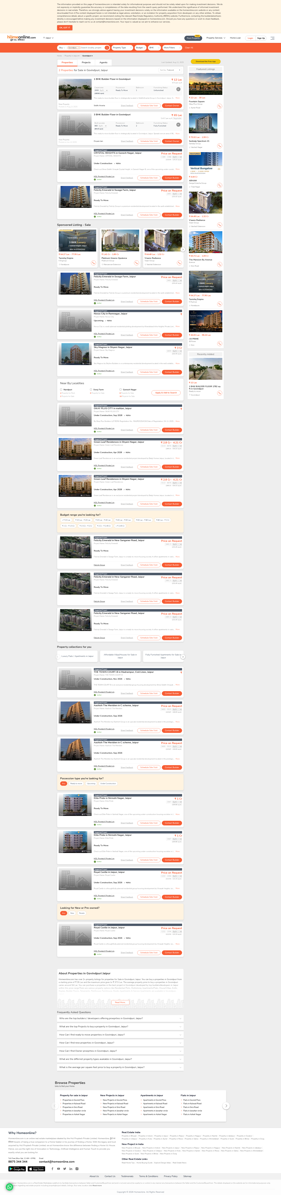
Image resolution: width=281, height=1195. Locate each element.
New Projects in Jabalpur (252, 1148)
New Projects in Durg (168, 1154)
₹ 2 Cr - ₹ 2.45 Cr (104, 526)
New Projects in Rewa (210, 1151)
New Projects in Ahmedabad (251, 1151)
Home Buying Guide (144, 1163)
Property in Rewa (176, 1139)
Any (63, 783)
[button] (87, 56)
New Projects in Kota (172, 1151)
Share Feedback (127, 105)
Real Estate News (179, 1163)
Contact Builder (172, 177)
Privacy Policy (171, 1176)
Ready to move (76, 783)
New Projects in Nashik (231, 1148)
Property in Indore (145, 1136)
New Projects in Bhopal (131, 1148)
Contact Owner (172, 105)
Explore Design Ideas (162, 1163)
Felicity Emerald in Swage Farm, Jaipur (115, 190)
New (72, 913)
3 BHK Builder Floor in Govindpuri (112, 114)
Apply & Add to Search (166, 392)
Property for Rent (67, 393)
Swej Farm (98, 390)
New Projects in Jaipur (170, 1148)
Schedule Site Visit (149, 105)
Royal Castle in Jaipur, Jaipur (109, 872)
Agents (103, 62)
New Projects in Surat (130, 1154)
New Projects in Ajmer (191, 1151)
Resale (81, 913)
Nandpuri (68, 390)
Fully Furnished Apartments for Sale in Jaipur (163, 656)
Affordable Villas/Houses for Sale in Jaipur (120, 656)
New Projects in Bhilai (149, 1154)
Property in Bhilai (242, 1139)
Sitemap (187, 1176)
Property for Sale (97, 393)
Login (250, 38)
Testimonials (127, 1176)
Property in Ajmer (160, 1139)
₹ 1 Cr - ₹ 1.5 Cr (68, 526)
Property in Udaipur (129, 1139)
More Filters (170, 47)
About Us (94, 1176)
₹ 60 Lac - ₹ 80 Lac (143, 520)
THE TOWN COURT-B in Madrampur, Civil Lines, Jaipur (124, 672)
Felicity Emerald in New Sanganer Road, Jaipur (119, 540)
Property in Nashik (210, 1136)
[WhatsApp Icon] (9, 1187)
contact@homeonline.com (57, 1162)
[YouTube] (58, 1168)
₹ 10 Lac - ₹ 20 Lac (82, 520)
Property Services (214, 37)
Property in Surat (227, 1139)
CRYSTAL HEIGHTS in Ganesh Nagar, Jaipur (118, 153)
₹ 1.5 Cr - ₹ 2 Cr (86, 526)
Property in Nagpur (193, 1136)
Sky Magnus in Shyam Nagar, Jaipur (113, 347)
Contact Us (110, 1176)
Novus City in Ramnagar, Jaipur (110, 313)
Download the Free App (206, 61)
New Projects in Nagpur (210, 1148)
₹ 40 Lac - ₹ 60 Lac (123, 520)
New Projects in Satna (229, 1151)
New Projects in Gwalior (131, 1151)
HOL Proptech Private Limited (105, 176)
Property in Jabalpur (227, 1136)
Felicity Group (99, 565)
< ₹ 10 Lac (66, 520)
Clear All (189, 47)
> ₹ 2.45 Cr (120, 526)
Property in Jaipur (161, 1136)
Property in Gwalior (244, 1136)
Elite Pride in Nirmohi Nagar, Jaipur (113, 798)
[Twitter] (64, 1168)
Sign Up (261, 38)
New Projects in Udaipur (152, 1151)
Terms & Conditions (148, 1176)
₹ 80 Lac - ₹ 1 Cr (162, 520)
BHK (152, 47)
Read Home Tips (128, 1163)
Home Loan (235, 37)
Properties (67, 62)
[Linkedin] (71, 1168)
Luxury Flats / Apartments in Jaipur (77, 656)
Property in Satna (191, 1139)
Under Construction (108, 783)
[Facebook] (52, 1168)
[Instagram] (77, 1168)
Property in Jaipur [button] (71, 56)
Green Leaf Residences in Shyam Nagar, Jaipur (119, 442)
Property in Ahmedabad (209, 1139)
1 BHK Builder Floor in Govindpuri (112, 79)
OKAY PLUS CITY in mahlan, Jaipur (113, 408)
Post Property (193, 38)
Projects (86, 62)
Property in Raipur (177, 1136)
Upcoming (91, 783)
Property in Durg (257, 1139)
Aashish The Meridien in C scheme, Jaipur (116, 705)
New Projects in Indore (151, 1148)
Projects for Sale (67, 396)
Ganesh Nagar (129, 390)
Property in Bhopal (129, 1136)
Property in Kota (145, 1139)
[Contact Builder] (219, 106)
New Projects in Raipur (190, 1148)
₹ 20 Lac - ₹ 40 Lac (103, 520)
